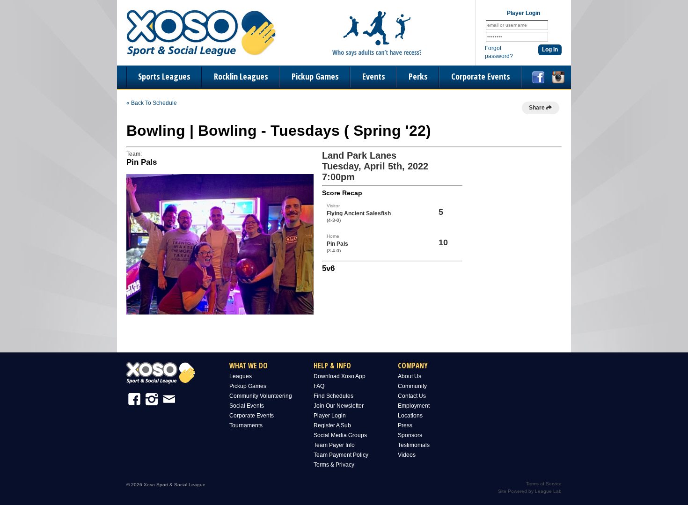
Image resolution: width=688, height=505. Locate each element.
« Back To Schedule (151, 103)
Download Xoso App (340, 376)
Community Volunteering (260, 396)
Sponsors (410, 435)
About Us (409, 376)
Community (412, 386)
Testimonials (414, 445)
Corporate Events (480, 76)
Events (373, 76)
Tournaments (246, 425)
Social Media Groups (340, 435)
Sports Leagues (164, 76)
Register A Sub (332, 425)
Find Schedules (333, 396)
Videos (407, 455)
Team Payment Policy (341, 455)
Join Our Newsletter (339, 406)
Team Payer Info (334, 445)
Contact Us (412, 396)
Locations (410, 415)
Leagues (240, 376)
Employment (414, 406)
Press (405, 425)
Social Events (246, 406)
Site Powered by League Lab (530, 491)
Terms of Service (544, 483)
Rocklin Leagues (241, 76)
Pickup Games (315, 76)
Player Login (330, 415)
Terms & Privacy (334, 464)
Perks (418, 76)
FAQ (319, 386)
